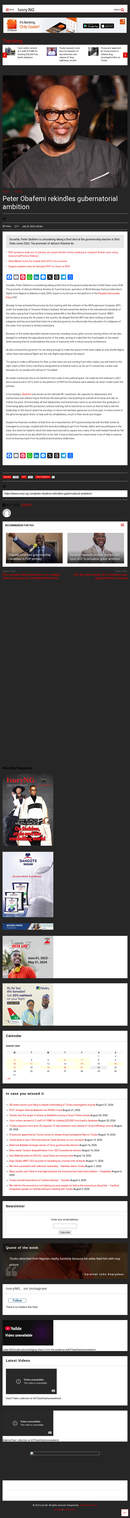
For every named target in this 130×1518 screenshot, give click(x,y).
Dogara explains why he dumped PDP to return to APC (39, 266)
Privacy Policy (69, 1510)
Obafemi (26, 394)
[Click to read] (34, 548)
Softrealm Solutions (88, 1505)
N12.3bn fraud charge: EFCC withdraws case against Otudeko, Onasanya (100, 576)
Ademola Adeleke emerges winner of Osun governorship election (44, 1145)
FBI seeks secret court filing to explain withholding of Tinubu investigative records (52, 1104)
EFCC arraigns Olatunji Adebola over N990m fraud (35, 1110)
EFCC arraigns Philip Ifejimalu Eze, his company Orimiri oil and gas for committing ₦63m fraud (31, 576)
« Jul (8, 1078)
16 (115, 1064)
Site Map (58, 1510)
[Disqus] (65, 624)
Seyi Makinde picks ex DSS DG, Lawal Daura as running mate (41, 1155)
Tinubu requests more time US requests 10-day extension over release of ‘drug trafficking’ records (69, 54)
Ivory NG (26, 9)
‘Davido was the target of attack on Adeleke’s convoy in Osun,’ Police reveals (49, 1115)
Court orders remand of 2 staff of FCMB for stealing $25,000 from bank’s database (28, 53)
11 (31, 1064)
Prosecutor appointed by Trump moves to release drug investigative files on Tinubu (111, 54)
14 (82, 1064)
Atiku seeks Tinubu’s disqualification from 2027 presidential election (45, 1150)
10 (14, 1064)
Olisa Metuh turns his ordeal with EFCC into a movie (37, 261)
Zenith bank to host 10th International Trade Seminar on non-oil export (46, 1140)
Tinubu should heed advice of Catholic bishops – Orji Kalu (39, 1180)
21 (82, 1067)
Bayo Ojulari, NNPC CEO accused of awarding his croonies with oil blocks (47, 1161)
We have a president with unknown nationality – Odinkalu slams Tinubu (47, 1166)
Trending (13, 41)
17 (14, 1067)
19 (48, 1067)
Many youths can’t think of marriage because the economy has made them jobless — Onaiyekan (60, 1171)
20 (65, 1067)
